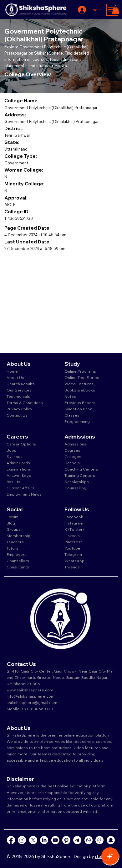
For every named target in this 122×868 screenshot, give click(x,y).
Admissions (75, 443)
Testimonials (18, 396)
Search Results (21, 383)
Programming (77, 421)
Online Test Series (81, 377)
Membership (18, 535)
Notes (70, 396)
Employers (17, 554)
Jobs (11, 450)
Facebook (73, 516)
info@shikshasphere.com (30, 696)
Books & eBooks (79, 389)
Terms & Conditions (25, 402)
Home (12, 371)
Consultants (18, 566)
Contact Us (17, 415)
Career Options (21, 443)
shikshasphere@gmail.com (32, 702)
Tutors (12, 548)
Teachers (15, 541)
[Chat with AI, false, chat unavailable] (110, 856)
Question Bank (78, 408)
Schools (72, 462)
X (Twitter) (74, 529)
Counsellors (18, 560)
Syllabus (15, 456)
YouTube (72, 548)
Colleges (72, 456)
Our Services (19, 389)
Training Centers (79, 475)
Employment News (24, 494)
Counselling (75, 487)
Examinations (19, 468)
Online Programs (80, 371)
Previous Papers (79, 402)
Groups (14, 529)
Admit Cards (18, 462)
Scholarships (76, 481)
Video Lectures (79, 383)
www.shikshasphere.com (30, 689)
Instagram (73, 522)
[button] (115, 9)
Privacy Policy (19, 408)
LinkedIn (72, 535)
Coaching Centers (81, 468)
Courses (72, 450)
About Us (15, 377)
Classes (72, 415)
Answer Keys (19, 475)
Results (13, 481)
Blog (11, 522)
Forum (12, 516)
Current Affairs (20, 487)
